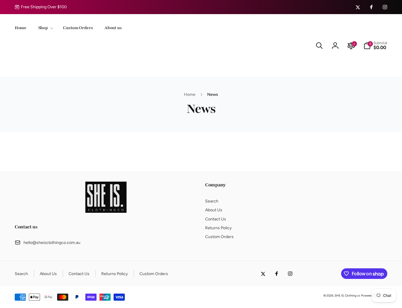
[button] (45, 28)
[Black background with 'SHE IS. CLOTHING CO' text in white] (106, 211)
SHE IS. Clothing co (347, 295)
